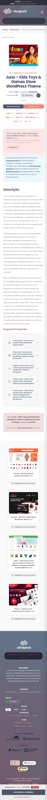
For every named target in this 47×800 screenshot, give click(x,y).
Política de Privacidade (22, 781)
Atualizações (18, 723)
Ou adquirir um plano (23, 797)
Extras (30, 726)
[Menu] (42, 12)
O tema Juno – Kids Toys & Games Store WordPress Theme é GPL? (23, 342)
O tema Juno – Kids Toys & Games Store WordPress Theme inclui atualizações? (23, 381)
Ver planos (13, 147)
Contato (35, 715)
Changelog (29, 723)
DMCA (35, 784)
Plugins (23, 726)
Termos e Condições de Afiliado (30, 692)
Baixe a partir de (23, 419)
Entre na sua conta (24, 428)
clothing (31, 113)
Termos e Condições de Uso (19, 784)
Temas (5, 29)
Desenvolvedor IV (13, 160)
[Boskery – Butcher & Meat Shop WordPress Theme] (23, 507)
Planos (11, 715)
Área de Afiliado (11, 692)
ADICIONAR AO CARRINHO (23, 792)
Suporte (27, 715)
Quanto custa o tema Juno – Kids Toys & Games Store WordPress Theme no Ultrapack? (23, 368)
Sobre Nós (19, 715)
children (19, 113)
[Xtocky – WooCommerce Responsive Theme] (23, 463)
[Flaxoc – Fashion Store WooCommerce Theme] (23, 599)
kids (17, 117)
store (16, 121)
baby (8, 113)
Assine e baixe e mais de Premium (22, 135)
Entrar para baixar (13, 106)
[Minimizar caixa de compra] (44, 787)
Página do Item (33, 106)
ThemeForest (14, 29)
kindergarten (30, 117)
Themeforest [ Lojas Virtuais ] (25, 73)
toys (26, 121)
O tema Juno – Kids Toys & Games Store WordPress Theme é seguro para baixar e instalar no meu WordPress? (23, 394)
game (8, 117)
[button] (38, 95)
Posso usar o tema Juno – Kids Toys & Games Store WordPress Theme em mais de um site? (23, 355)
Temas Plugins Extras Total (24, 656)
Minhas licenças (12, 171)
